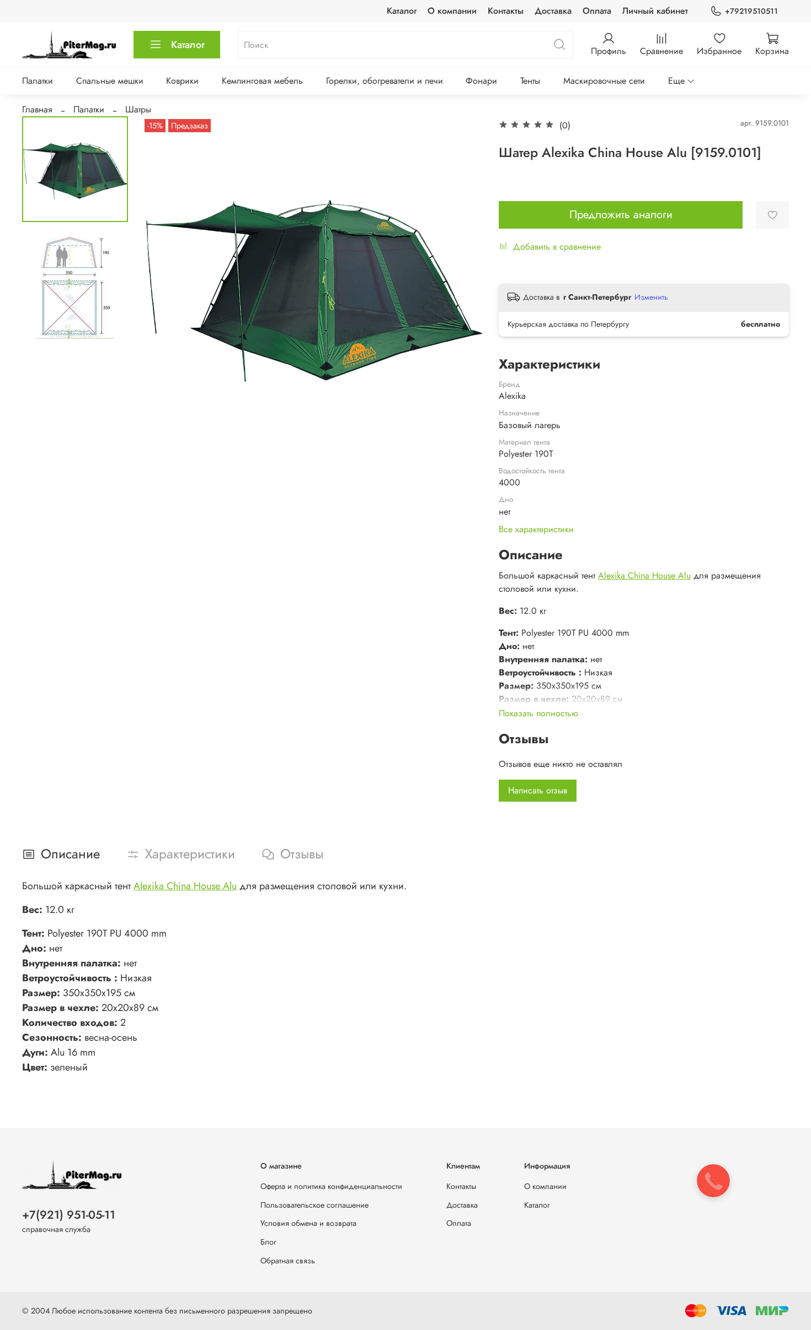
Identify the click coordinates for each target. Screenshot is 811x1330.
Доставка (553, 10)
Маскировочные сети (604, 80)
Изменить (651, 297)
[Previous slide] (164, 286)
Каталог (402, 10)
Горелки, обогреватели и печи (384, 80)
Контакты (506, 10)
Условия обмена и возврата (308, 1223)
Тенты (530, 80)
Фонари (481, 80)
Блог (268, 1241)
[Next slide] (460, 286)
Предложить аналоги (621, 215)
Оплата (597, 10)
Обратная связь (287, 1260)
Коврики (182, 80)
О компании (452, 10)
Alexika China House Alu (644, 575)
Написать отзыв (537, 790)
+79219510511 (751, 11)
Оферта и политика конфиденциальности (331, 1186)
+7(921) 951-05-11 (68, 1215)
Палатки (37, 80)
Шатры (138, 109)
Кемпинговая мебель (262, 80)
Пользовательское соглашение (314, 1204)
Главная (37, 109)
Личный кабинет (655, 10)
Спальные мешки (109, 80)
